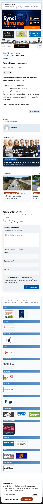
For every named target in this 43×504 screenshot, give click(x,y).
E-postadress (9, 261)
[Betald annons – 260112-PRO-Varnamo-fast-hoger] (22, 414)
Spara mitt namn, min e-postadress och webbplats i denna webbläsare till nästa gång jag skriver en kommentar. (20, 280)
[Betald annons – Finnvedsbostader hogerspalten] (9, 389)
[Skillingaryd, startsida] (21, 46)
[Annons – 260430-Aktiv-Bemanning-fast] (21, 34)
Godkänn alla (27, 499)
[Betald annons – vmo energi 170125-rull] (9, 443)
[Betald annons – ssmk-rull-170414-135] (9, 456)
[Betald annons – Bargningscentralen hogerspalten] (9, 377)
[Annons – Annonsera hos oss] (22, 314)
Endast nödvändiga (11, 499)
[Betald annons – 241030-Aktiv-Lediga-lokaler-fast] (9, 314)
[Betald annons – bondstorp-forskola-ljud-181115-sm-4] (8, 35)
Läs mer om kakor (9, 495)
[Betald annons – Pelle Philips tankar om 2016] (34, 34)
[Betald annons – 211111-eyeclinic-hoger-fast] (9, 352)
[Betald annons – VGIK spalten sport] (22, 456)
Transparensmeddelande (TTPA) (13, 165)
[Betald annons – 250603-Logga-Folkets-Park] (9, 327)
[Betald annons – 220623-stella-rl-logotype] (9, 365)
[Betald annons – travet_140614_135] (9, 414)
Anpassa (35, 495)
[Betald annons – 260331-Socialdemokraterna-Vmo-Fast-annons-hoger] (9, 428)
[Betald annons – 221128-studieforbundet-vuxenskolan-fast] (34, 414)
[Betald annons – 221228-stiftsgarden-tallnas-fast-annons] (9, 340)
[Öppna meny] (39, 46)
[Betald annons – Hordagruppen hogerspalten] (9, 468)
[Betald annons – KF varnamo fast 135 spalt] (22, 443)
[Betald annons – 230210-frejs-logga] (9, 402)
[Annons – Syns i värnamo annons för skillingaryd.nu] (21, 19)
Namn (6, 253)
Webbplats (7, 269)
